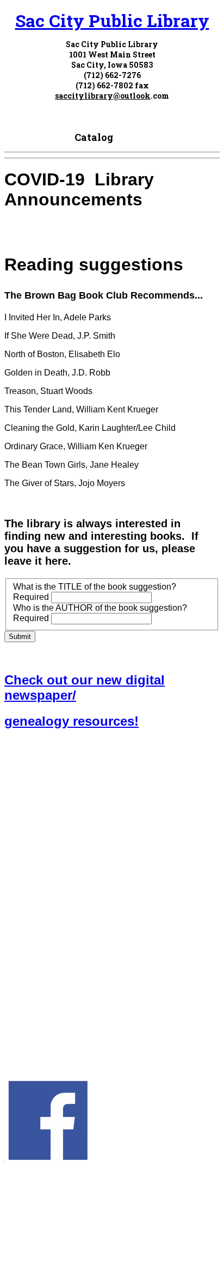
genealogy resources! (71, 721)
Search (132, 137)
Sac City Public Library (112, 20)
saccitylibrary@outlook (103, 96)
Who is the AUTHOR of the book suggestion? (100, 607)
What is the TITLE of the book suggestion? (94, 586)
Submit (20, 636)
